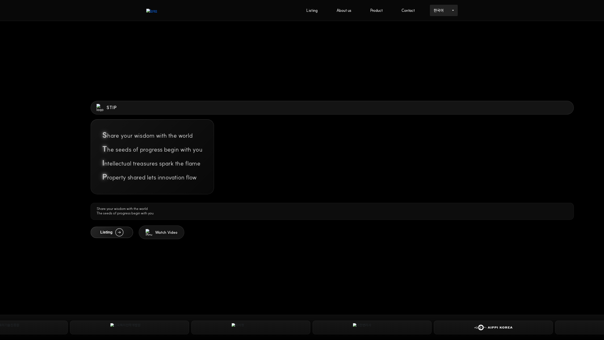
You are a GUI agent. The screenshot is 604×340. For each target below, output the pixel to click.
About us (343, 10)
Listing (312, 10)
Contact (408, 10)
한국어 (439, 10)
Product (376, 10)
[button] (161, 232)
